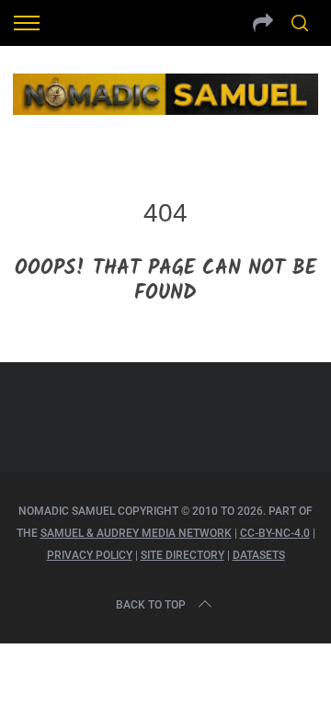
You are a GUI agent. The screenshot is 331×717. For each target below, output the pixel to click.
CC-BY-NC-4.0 (275, 533)
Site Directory (182, 555)
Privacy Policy (89, 555)
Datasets (259, 555)
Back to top (151, 604)
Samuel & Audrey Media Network (136, 533)
